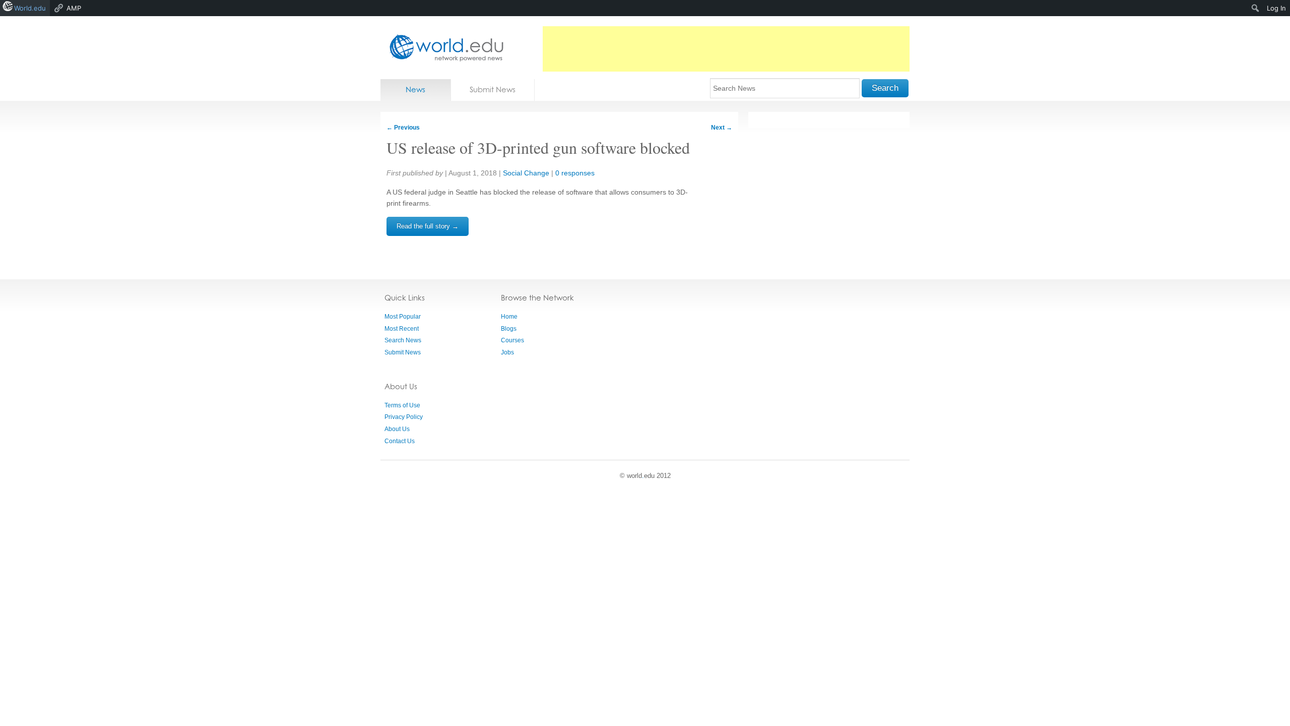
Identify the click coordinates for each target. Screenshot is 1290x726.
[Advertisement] (726, 49)
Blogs (509, 328)
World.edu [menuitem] (30, 8)
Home (509, 316)
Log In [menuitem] (1276, 8)
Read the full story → (428, 226)
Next (721, 127)
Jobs (507, 352)
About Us (397, 429)
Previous (403, 127)
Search (885, 88)
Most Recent (401, 328)
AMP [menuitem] (74, 8)
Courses (512, 340)
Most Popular (402, 316)
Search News (402, 340)
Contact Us (399, 441)
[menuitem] (1255, 8)
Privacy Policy (403, 416)
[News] (443, 47)
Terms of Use (402, 405)
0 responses (575, 173)
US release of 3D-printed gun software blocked (538, 147)
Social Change (526, 173)
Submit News (492, 89)
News (415, 89)
